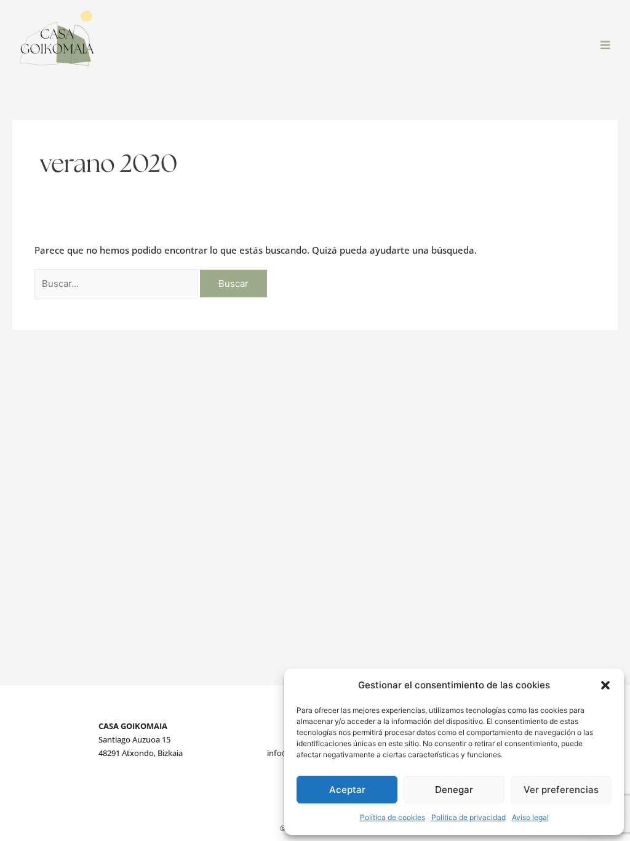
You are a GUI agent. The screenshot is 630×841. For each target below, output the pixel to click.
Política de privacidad (468, 817)
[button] (605, 685)
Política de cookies (392, 817)
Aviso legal (530, 817)
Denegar (454, 789)
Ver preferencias (561, 789)
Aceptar (347, 789)
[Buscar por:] (117, 283)
